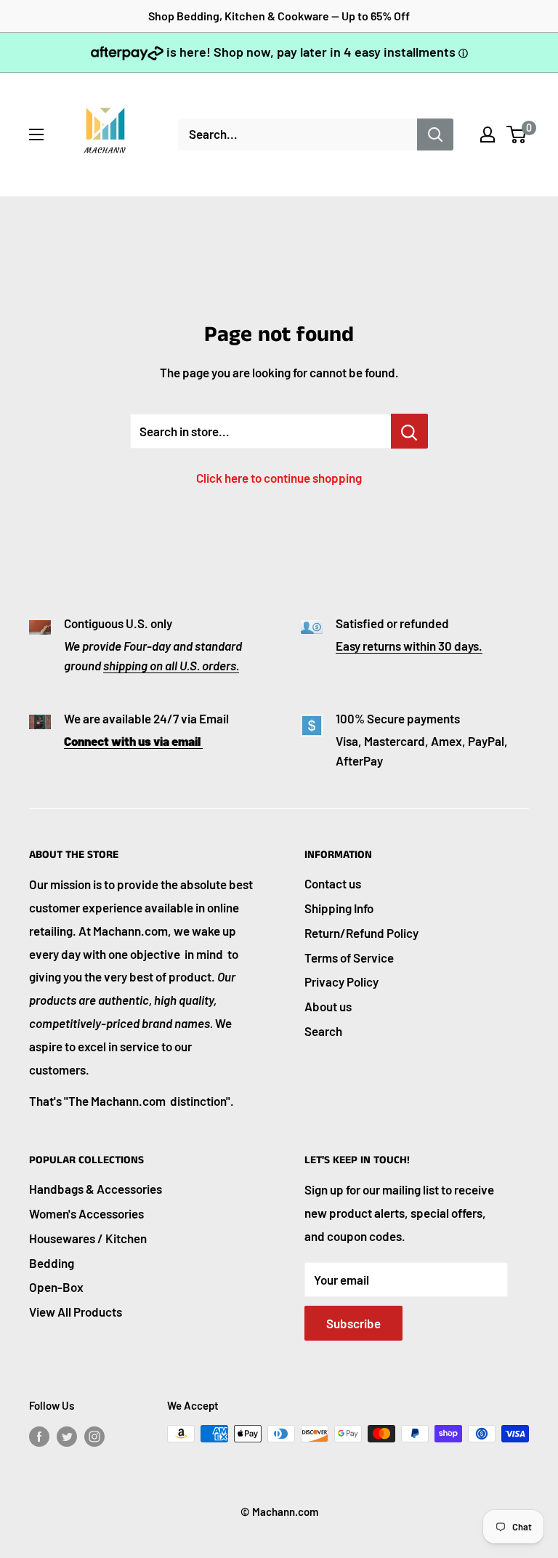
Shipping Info (338, 908)
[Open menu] (36, 134)
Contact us (332, 883)
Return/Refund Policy (361, 932)
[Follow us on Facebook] (39, 1436)
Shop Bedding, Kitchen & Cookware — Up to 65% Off (279, 16)
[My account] (487, 134)
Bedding (51, 1263)
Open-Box (56, 1287)
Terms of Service (349, 957)
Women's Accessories (86, 1213)
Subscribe (353, 1323)
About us (328, 1006)
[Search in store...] (409, 431)
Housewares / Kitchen (88, 1238)
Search (323, 1031)
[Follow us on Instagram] (94, 1436)
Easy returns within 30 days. (409, 645)
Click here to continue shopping (279, 477)
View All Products (75, 1311)
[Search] (435, 134)
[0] (517, 134)
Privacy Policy (341, 981)
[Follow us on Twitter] (67, 1436)
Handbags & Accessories (95, 1188)
